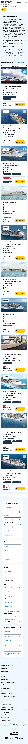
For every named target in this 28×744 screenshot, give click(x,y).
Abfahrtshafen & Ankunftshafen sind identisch (13, 610)
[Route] (24, 81)
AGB (2, 663)
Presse (3, 676)
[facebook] (3, 724)
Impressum (4, 668)
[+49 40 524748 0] (21, 2)
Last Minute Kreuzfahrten (8, 696)
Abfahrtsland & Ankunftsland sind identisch (13, 596)
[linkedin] (25, 724)
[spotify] (14, 729)
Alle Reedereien (5, 712)
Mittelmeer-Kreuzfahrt (8, 57)
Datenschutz (4, 671)
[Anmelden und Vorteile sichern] (23, 2)
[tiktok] (20, 724)
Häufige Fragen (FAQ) (7, 665)
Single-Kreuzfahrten (6, 690)
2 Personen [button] (9, 507)
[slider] (4, 518)
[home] (1, 6)
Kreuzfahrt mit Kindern (7, 693)
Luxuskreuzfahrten (6, 704)
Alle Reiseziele (5, 717)
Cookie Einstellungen (7, 685)
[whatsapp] (7, 724)
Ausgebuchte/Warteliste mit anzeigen (13, 654)
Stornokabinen (5, 701)
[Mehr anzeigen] (24, 688)
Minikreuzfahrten (5, 699)
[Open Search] (15, 2)
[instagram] (12, 724)
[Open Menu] (26, 2)
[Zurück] (14, 495)
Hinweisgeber (5, 679)
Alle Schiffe (4, 715)
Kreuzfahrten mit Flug (7, 707)
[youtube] (16, 724)
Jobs (2, 674)
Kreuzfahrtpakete (5, 720)
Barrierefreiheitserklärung (8, 682)
